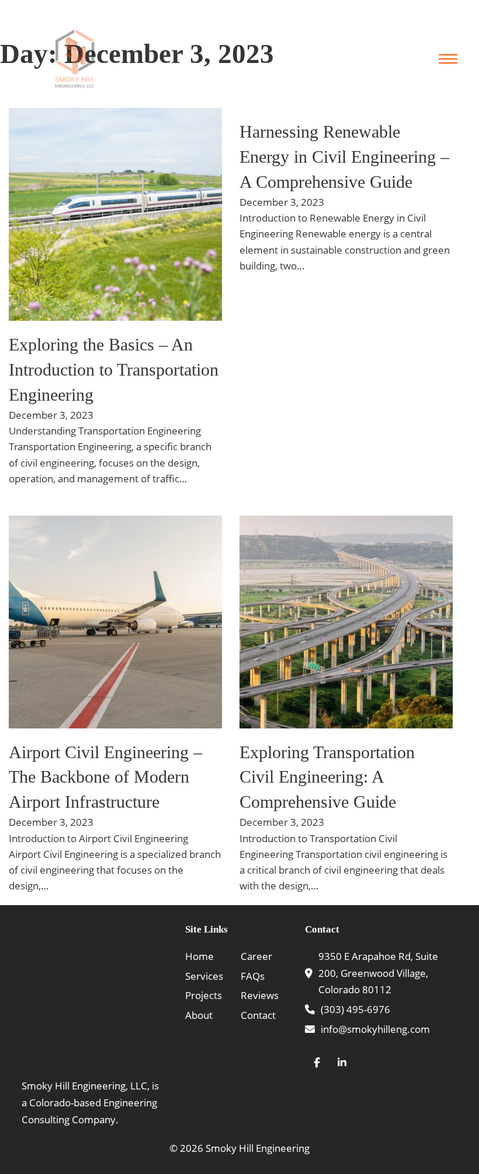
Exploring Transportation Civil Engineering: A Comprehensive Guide (327, 777)
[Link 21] (115, 214)
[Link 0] (75, 59)
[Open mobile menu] (448, 59)
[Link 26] (346, 622)
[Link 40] (317, 1063)
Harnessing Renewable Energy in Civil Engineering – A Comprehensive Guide (344, 156)
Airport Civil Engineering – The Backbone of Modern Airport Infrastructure (105, 777)
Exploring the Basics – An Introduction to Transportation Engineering (113, 369)
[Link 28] (93, 994)
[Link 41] (342, 1063)
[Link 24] (115, 622)
